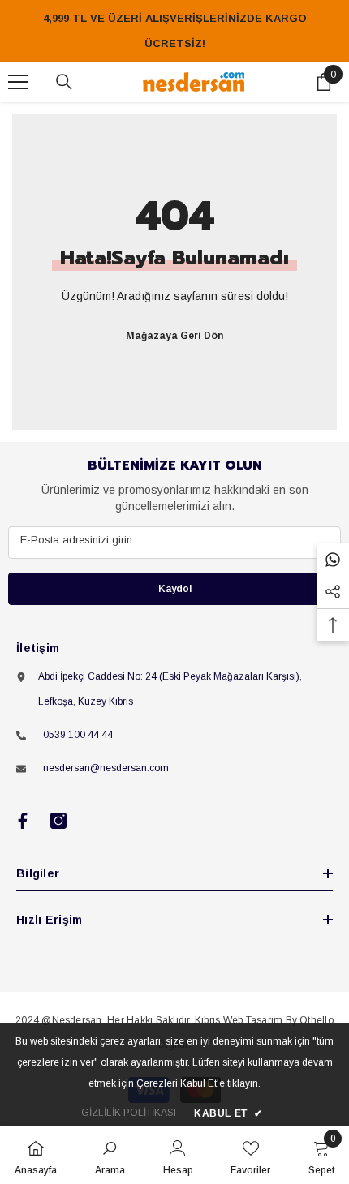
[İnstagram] (58, 821)
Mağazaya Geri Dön (174, 335)
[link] (110, 1155)
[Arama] (64, 82)
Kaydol (175, 588)
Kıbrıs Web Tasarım (238, 1020)
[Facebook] (23, 821)
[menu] (18, 82)
